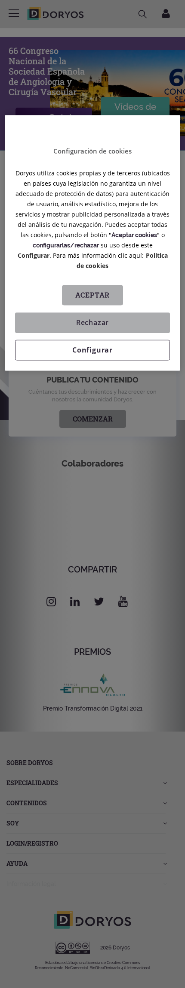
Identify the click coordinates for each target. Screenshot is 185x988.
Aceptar (92, 295)
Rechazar (92, 323)
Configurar (92, 350)
